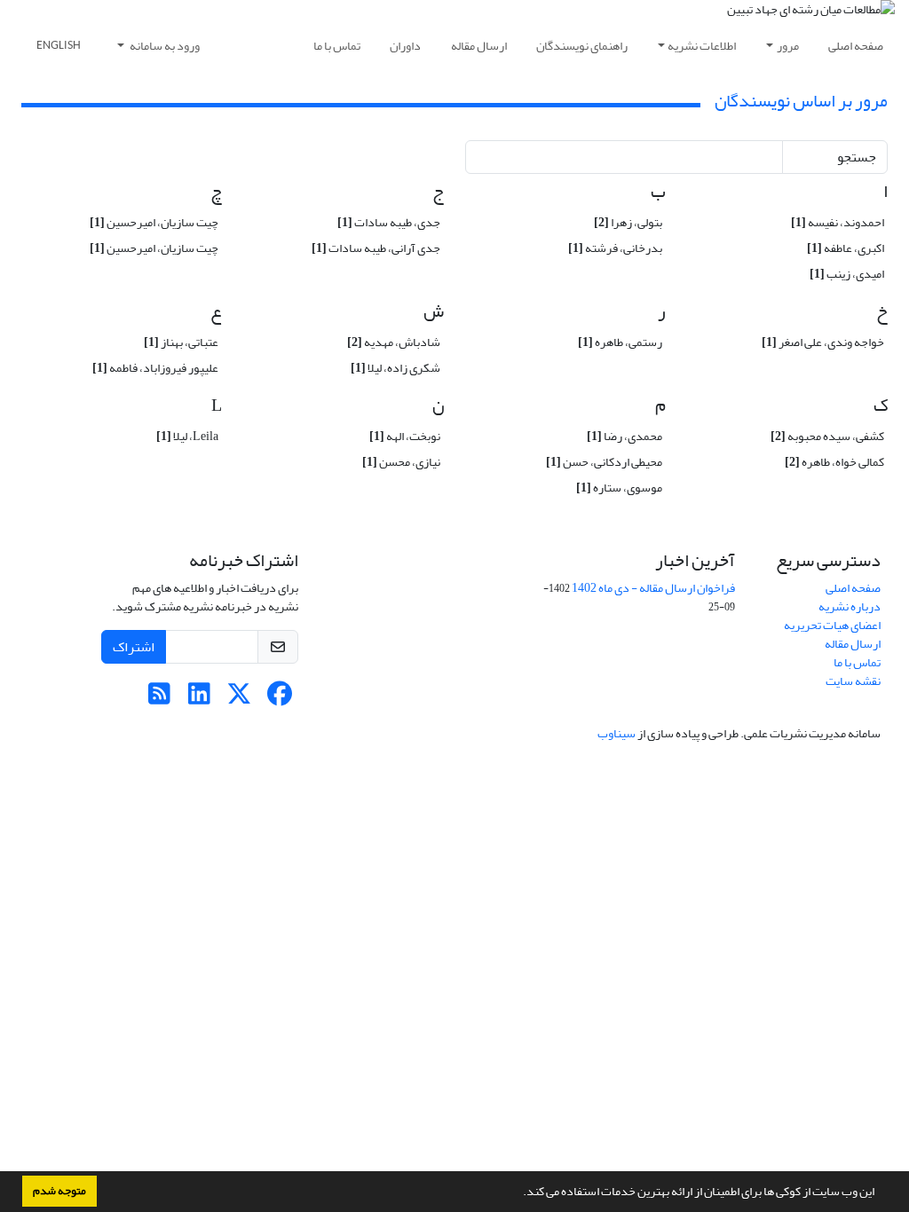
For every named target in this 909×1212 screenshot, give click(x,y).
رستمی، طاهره (620, 342)
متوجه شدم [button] (59, 1190)
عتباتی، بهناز (181, 342)
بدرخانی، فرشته (615, 248)
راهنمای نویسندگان (582, 46)
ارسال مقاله (479, 46)
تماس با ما (336, 46)
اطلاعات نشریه (702, 46)
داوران (405, 46)
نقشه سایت (853, 681)
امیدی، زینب (847, 274)
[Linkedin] (199, 699)
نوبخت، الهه (404, 436)
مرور (788, 46)
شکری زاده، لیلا (395, 368)
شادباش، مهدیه (393, 342)
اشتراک (133, 647)
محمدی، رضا (624, 436)
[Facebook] (279, 699)
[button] (518, 1193)
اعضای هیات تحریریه (832, 625)
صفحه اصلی (855, 46)
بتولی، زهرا (628, 222)
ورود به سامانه (164, 46)
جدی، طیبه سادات (388, 222)
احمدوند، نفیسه (837, 222)
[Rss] (159, 699)
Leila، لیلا (187, 436)
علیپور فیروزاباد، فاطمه (155, 368)
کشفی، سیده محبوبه (827, 436)
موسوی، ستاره (619, 488)
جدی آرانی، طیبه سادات (376, 248)
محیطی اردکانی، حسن (604, 462)
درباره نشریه (849, 606)
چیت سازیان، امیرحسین (154, 222)
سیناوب (616, 733)
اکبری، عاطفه (845, 248)
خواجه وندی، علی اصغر (823, 342)
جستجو (856, 157)
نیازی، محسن (401, 462)
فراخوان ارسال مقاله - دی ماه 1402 (653, 588)
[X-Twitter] (239, 699)
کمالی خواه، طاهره (834, 462)
